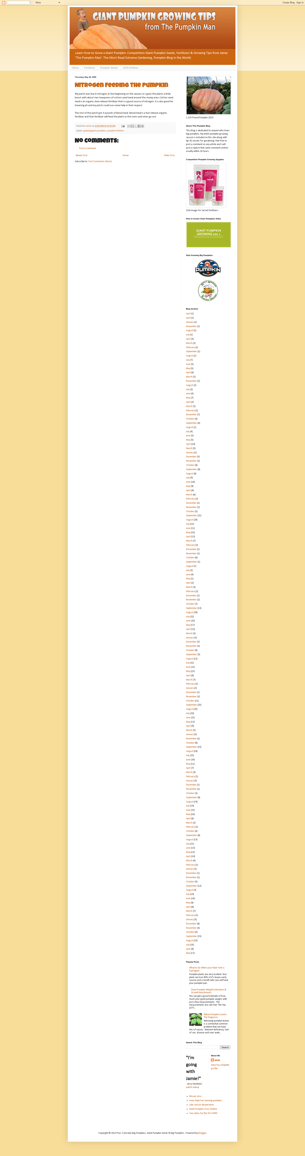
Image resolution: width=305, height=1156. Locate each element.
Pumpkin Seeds (109, 67)
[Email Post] (122, 126)
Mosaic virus (195, 1096)
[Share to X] (135, 126)
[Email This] (129, 126)
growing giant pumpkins (94, 131)
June (188, 364)
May (188, 368)
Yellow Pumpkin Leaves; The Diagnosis (215, 1016)
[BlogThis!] (132, 126)
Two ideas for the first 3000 (203, 1113)
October (190, 419)
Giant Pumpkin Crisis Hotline (203, 1109)
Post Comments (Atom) (100, 161)
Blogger (202, 1133)
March (189, 343)
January (190, 322)
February (190, 347)
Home (75, 67)
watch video (192, 1087)
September (191, 351)
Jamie (217, 1060)
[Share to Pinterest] (142, 126)
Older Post (169, 155)
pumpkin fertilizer (115, 131)
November (191, 326)
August (189, 330)
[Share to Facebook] (139, 126)
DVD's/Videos (130, 67)
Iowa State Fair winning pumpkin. (205, 1100)
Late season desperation (201, 1104)
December (191, 456)
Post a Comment (87, 148)
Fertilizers (89, 67)
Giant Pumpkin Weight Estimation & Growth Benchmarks (208, 991)
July (188, 334)
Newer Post (81, 155)
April (188, 313)
